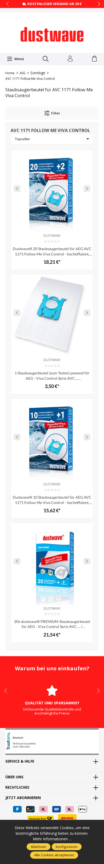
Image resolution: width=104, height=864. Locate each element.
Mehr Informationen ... (52, 838)
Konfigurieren (67, 846)
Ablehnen (38, 846)
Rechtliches (17, 787)
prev (8, 4)
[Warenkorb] (94, 59)
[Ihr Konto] (70, 59)
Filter (55, 113)
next (97, 4)
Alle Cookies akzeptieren (54, 855)
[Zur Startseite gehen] (52, 34)
